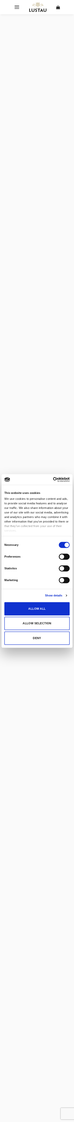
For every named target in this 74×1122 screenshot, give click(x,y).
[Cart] (58, 7)
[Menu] (17, 7)
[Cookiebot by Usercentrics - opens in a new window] (53, 479)
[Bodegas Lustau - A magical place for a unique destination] (38, 7)
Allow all (37, 608)
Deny (37, 638)
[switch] (64, 557)
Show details (53, 595)
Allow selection (37, 623)
